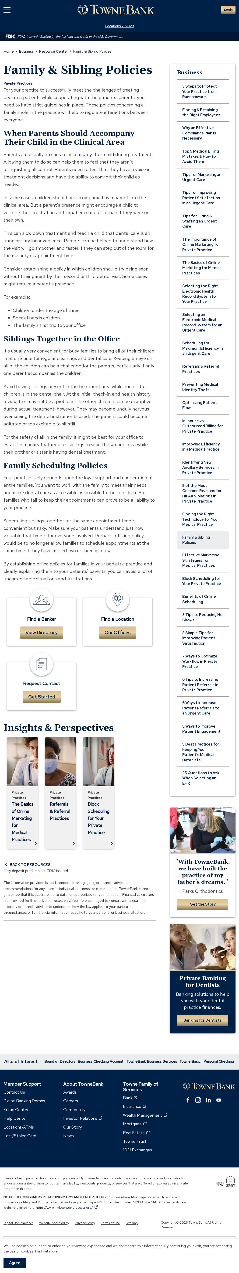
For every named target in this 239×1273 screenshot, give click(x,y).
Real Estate (136, 1132)
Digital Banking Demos (24, 1101)
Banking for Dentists (202, 1020)
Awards (70, 1092)
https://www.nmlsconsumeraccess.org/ (67, 1207)
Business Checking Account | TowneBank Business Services (127, 1061)
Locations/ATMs (19, 1127)
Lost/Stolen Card (20, 1135)
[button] (7, 10)
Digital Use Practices (18, 1223)
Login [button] (228, 10)
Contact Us (14, 1092)
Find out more (46, 1251)
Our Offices (118, 633)
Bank (130, 1097)
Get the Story (203, 904)
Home (9, 51)
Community (74, 1109)
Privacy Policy (85, 1223)
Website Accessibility (54, 1223)
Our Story (72, 1127)
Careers (70, 1101)
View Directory (41, 633)
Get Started (41, 697)
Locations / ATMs (119, 26)
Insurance (134, 1106)
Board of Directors (59, 1061)
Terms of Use (110, 1223)
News (68, 1135)
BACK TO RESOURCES (30, 864)
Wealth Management (145, 1115)
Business (26, 51)
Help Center (15, 1118)
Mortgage (135, 1123)
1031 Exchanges (137, 1150)
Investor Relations (82, 1118)
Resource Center (53, 51)
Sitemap (132, 1223)
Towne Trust (135, 1141)
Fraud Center (16, 1109)
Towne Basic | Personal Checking (206, 1061)
